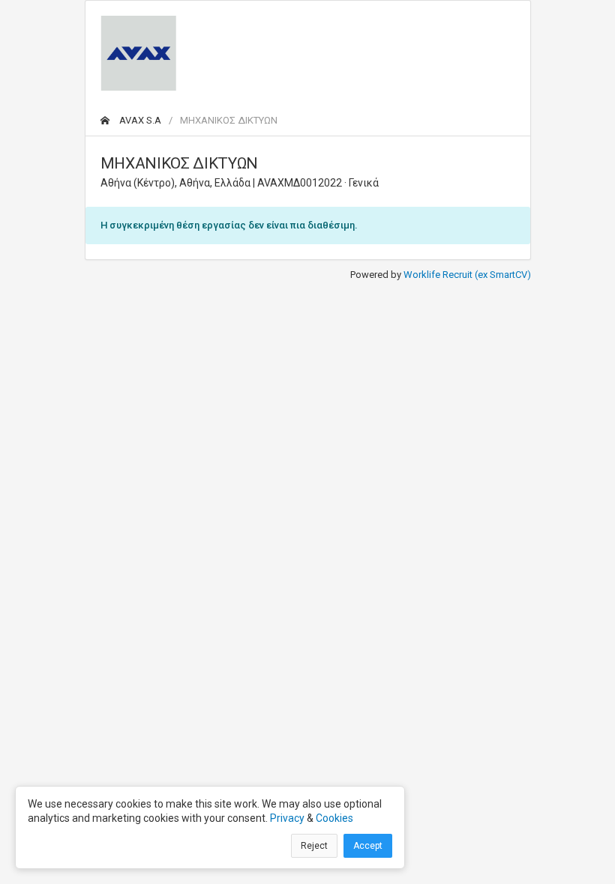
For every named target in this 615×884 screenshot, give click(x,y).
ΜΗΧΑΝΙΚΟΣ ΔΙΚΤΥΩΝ (229, 120)
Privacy (287, 818)
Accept (367, 846)
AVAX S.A (139, 120)
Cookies (334, 818)
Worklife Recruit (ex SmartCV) (467, 274)
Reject (314, 846)
